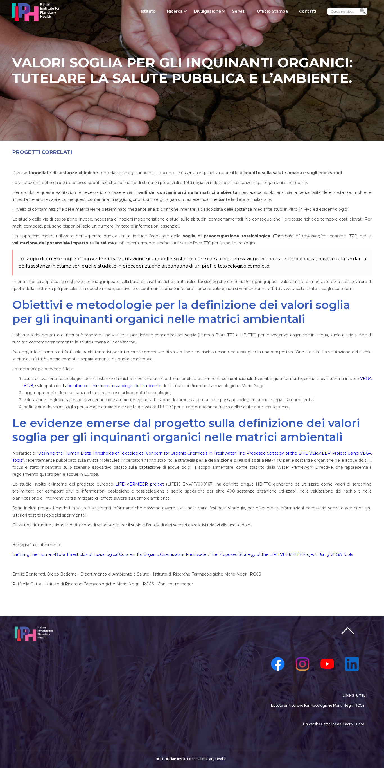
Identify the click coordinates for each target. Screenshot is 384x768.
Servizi (239, 11)
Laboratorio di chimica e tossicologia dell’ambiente (112, 385)
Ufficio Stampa (272, 11)
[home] (36, 12)
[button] (175, 11)
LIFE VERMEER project (139, 484)
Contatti (307, 11)
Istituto (148, 11)
